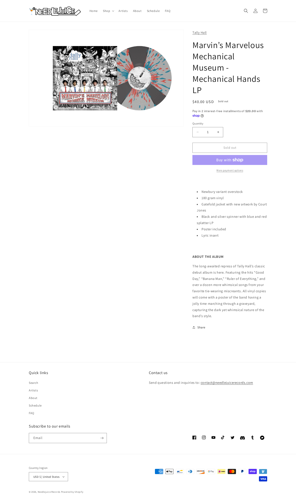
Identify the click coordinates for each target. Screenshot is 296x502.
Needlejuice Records (49, 491)
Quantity (197, 123)
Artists (33, 390)
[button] (108, 10)
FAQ (31, 413)
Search (33, 383)
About (33, 398)
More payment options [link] (229, 170)
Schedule (35, 405)
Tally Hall (199, 32)
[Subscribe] (102, 438)
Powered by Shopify (72, 491)
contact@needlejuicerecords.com (227, 382)
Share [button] (201, 327)
